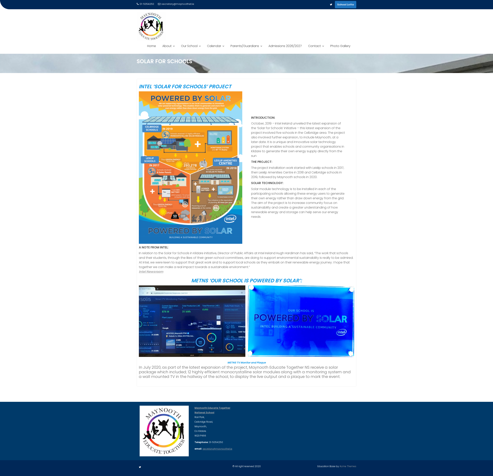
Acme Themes (348, 466)
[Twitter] (331, 5)
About (167, 46)
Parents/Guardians (245, 46)
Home (151, 46)
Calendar (214, 46)
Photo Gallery (340, 46)
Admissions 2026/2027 (285, 46)
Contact (314, 46)
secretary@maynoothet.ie (177, 4)
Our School (189, 46)
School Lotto (345, 4)
